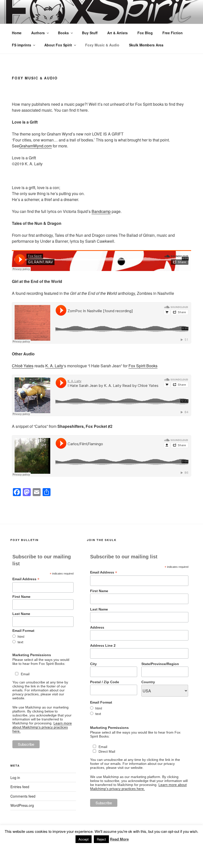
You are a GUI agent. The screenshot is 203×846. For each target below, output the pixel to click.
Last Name (21, 614)
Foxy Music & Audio (102, 44)
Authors (38, 32)
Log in (15, 777)
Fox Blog (145, 32)
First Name (21, 597)
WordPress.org (22, 805)
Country (148, 682)
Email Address (25, 579)
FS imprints (21, 44)
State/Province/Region (160, 664)
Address (97, 627)
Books (63, 32)
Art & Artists (117, 32)
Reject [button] (101, 839)
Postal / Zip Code (104, 682)
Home (17, 32)
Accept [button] (83, 839)
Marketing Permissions (31, 655)
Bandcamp (101, 211)
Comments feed (22, 796)
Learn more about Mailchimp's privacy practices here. (42, 727)
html (21, 637)
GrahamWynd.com (35, 146)
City (93, 664)
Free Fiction (172, 32)
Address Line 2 (103, 645)
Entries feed (19, 786)
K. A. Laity (54, 366)
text (20, 642)
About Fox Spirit (58, 44)
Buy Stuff (90, 32)
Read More (119, 839)
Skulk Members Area (146, 44)
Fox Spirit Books (142, 366)
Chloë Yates (22, 366)
